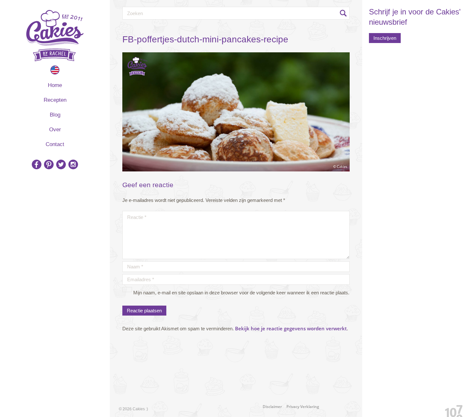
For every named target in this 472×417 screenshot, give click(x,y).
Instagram (73, 164)
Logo (55, 36)
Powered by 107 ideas (451, 410)
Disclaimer (272, 406)
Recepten (55, 100)
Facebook (36, 164)
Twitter (61, 164)
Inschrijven (384, 38)
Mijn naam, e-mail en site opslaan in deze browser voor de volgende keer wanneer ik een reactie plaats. (241, 292)
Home (55, 85)
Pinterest (49, 164)
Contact (55, 144)
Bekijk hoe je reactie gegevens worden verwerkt (291, 328)
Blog (55, 115)
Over (55, 129)
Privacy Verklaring (302, 406)
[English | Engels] (54, 69)
